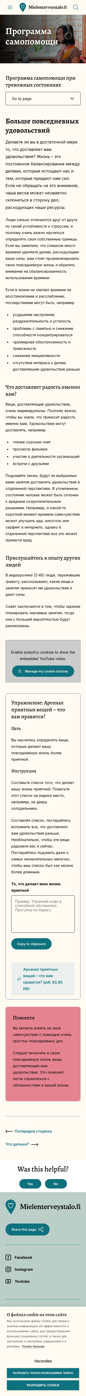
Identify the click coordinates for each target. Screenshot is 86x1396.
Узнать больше (33, 1346)
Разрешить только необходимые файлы (43, 1373)
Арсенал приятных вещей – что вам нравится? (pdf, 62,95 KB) (43, 979)
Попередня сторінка (33, 1131)
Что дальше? (17, 1144)
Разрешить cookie (43, 1385)
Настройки (43, 1361)
